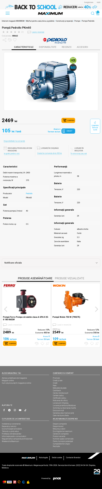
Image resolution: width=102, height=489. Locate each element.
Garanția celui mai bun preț (63, 413)
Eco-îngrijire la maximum (62, 431)
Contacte (69, 458)
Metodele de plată (59, 388)
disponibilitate (47, 47)
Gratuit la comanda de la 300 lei (49, 153)
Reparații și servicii (9, 426)
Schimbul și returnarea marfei (64, 408)
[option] (51, 6)
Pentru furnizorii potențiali (63, 441)
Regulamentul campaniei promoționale (17, 439)
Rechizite (56, 446)
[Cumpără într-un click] (47, 343)
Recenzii (66, 47)
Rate (54, 386)
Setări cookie (57, 458)
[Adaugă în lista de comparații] (37, 343)
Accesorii (82, 47)
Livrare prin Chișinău (61, 403)
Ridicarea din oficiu (60, 400)
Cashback (57, 390)
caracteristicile (24, 47)
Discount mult (58, 410)
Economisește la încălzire (12, 429)
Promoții (56, 378)
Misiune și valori (59, 429)
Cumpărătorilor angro (61, 444)
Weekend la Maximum (10, 441)
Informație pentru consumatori (14, 436)
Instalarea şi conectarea (11, 424)
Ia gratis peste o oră (11, 154)
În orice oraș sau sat (79, 154)
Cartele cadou (58, 395)
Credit (55, 383)
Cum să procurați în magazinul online (16, 383)
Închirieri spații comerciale (63, 439)
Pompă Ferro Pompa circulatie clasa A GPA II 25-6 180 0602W (26, 318)
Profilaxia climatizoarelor (11, 434)
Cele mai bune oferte (61, 415)
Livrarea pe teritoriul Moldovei (64, 405)
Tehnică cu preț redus (10, 431)
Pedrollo (29, 194)
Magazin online (8, 381)
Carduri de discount (60, 393)
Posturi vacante (59, 436)
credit (69, 131)
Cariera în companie (61, 434)
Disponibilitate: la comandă (14, 141)
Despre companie (60, 424)
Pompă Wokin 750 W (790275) (66, 317)
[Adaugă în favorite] (42, 343)
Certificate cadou (59, 398)
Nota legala (43, 458)
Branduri (77, 458)
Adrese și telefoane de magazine (14, 378)
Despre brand (58, 426)
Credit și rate (57, 381)
